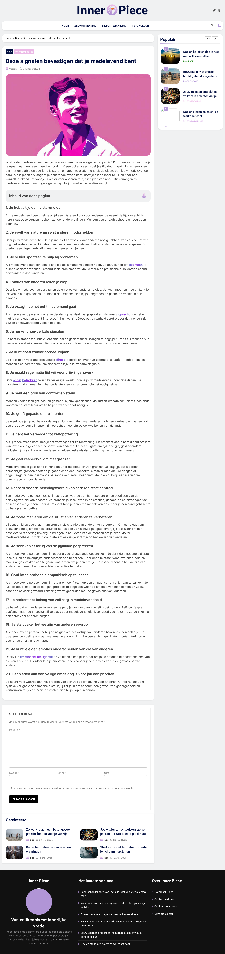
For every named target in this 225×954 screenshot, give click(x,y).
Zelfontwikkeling (114, 25)
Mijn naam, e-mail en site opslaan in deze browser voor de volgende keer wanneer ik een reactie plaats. (73, 788)
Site (106, 773)
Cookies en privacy (165, 906)
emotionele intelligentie (36, 657)
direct (60, 359)
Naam (14, 773)
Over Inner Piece (163, 892)
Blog (9, 51)
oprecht (124, 314)
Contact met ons (164, 899)
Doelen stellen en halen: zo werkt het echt (105, 944)
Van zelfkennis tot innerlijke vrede (39, 923)
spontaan (136, 264)
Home (65, 25)
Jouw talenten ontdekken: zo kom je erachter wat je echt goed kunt (200, 77)
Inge (32, 840)
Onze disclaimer (163, 913)
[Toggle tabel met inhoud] (144, 195)
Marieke (13, 68)
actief (17, 380)
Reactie (14, 729)
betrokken (29, 380)
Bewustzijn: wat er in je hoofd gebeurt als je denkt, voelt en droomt (201, 57)
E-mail (61, 773)
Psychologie (140, 25)
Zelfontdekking (85, 25)
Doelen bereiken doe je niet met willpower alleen (109, 914)
